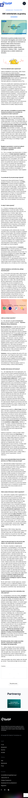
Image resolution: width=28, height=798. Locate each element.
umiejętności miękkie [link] (14, 630)
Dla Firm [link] (3, 750)
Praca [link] (2, 766)
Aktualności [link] (4, 747)
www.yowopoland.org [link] (12, 498)
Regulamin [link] (3, 785)
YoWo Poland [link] (21, 71)
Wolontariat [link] (4, 763)
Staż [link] (2, 760)
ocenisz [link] (4, 661)
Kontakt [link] (3, 752)
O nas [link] (2, 744)
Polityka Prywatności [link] (6, 780)
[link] (1, 5)
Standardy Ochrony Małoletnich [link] (9, 783)
